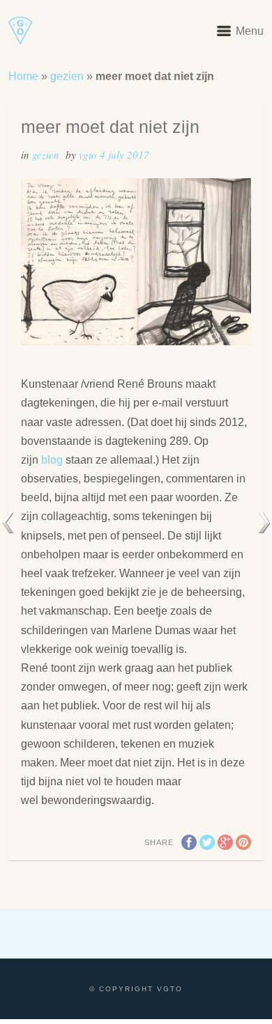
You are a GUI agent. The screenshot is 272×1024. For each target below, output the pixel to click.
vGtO (89, 155)
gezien (67, 76)
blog (52, 460)
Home (23, 76)
